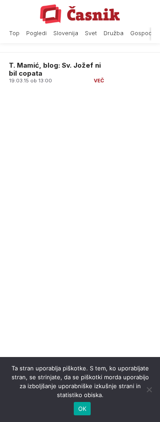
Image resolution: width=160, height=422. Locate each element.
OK (82, 408)
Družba (114, 33)
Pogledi (36, 33)
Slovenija (65, 33)
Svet (91, 33)
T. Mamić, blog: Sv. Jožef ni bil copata (55, 69)
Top (14, 33)
